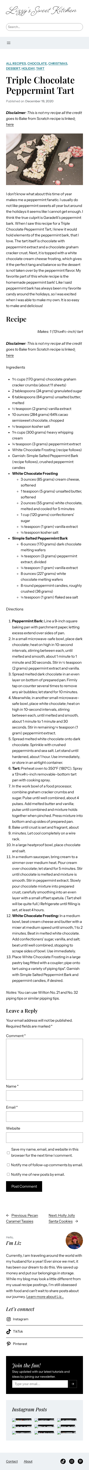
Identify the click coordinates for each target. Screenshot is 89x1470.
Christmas (57, 63)
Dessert (13, 68)
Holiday (28, 68)
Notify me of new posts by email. (38, 1174)
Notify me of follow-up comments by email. (47, 1165)
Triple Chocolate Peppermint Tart (40, 85)
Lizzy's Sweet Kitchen (41, 11)
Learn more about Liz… (45, 1296)
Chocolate (37, 63)
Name (12, 1086)
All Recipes (16, 63)
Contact (12, 1461)
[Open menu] (8, 43)
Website (13, 1128)
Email (12, 1107)
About (28, 1461)
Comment (16, 1036)
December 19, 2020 (39, 101)
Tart (40, 68)
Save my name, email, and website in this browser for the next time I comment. (44, 1152)
